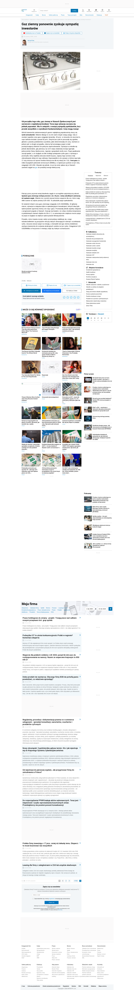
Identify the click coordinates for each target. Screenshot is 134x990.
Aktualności (25, 608)
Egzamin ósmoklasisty (42, 957)
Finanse (43, 19)
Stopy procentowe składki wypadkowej (96, 291)
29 (105, 318)
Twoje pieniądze (72, 15)
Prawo (63, 15)
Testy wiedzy (40, 959)
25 (91, 318)
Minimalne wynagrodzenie (88, 948)
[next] (80, 881)
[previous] (59, 881)
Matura (38, 955)
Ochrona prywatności (34, 965)
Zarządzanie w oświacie (42, 953)
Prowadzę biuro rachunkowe (89, 929)
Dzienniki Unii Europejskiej (58, 951)
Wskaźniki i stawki (87, 943)
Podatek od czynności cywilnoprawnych (97, 298)
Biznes (44, 15)
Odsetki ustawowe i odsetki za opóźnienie (97, 284)
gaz (36, 167)
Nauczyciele (40, 949)
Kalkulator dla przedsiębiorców (94, 238)
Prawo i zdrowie (56, 938)
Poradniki (32, 612)
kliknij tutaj (60, 909)
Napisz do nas (53, 285)
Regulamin (66, 965)
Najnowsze (98, 175)
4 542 (75, 880)
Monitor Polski (55, 948)
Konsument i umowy (57, 931)
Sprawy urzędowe (56, 933)
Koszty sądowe (90, 274)
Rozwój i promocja (26, 951)
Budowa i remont (101, 933)
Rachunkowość (25, 929)
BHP (38, 935)
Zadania (24, 949)
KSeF (106, 15)
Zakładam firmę (34, 608)
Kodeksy (54, 955)
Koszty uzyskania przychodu (94, 294)
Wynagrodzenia (40, 929)
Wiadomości (100, 927)
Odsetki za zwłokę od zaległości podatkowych (95, 288)
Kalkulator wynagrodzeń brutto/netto (96, 241)
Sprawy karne (55, 929)
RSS (80, 965)
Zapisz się (51, 902)
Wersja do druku (32, 285)
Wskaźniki (92, 282)
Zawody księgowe (26, 935)
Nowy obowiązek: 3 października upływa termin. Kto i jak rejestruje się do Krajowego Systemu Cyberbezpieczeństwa (97, 201)
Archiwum (99, 948)
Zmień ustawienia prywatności (51, 965)
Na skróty (99, 943)
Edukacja (99, 15)
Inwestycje (49, 19)
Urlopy (38, 933)
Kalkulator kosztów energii (93, 248)
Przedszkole (40, 946)
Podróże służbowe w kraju (93, 296)
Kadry (37, 15)
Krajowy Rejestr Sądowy (93, 279)
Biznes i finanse (71, 927)
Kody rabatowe (101, 949)
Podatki (60, 610)
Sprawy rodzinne (56, 927)
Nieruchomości (89, 15)
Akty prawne (55, 943)
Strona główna (25, 19)
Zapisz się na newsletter (74, 285)
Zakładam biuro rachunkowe (89, 927)
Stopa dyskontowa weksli (93, 303)
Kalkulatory (92, 232)
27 (98, 318)
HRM (38, 936)
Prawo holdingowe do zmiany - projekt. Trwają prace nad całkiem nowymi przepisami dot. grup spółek (96, 179)
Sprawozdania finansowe (88, 935)
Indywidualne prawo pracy (43, 927)
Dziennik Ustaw (55, 946)
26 (94, 318)
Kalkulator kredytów (91, 250)
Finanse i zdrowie (71, 936)
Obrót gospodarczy (26, 931)
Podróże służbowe (86, 951)
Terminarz (92, 314)
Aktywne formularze (96, 267)
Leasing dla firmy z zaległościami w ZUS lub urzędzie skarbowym (98, 219)
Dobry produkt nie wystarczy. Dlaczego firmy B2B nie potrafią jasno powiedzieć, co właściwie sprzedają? (98, 192)
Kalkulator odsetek (71, 951)
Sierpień (101, 314)
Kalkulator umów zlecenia (93, 243)
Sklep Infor (54, 936)
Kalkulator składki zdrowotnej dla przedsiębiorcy (95, 235)
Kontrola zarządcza (91, 277)
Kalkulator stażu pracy (72, 953)
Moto (81, 15)
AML (83, 936)
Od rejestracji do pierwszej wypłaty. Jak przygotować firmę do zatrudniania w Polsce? (96, 206)
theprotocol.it (100, 955)
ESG (52, 612)
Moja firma (32, 19)
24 (88, 318)
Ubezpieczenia (40, 931)
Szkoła (38, 948)
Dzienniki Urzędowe (57, 949)
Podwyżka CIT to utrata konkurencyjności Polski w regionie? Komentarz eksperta (97, 183)
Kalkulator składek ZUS (92, 252)
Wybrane (106, 175)
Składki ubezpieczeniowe (88, 949)
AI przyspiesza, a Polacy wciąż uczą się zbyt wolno (98, 223)
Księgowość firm (26, 925)
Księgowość (29, 15)
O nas (23, 965)
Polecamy (87, 493)
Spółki (42, 608)
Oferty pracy (100, 957)
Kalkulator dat (90, 264)
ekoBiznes (25, 612)
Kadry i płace (25, 953)
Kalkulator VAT (90, 255)
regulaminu (52, 898)
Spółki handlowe (90, 272)
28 (101, 318)
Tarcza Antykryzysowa (43, 612)
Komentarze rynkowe (58, 19)
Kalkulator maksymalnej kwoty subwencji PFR (97, 258)
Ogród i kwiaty (100, 935)
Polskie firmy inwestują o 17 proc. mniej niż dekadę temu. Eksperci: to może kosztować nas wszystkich (97, 215)
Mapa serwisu (103, 965)
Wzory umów (100, 951)
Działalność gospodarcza (93, 270)
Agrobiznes (67, 610)
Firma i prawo (89, 374)
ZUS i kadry (24, 933)
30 (108, 318)
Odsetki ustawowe (86, 953)
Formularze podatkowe (103, 953)
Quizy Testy (89, 305)
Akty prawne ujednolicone (58, 953)
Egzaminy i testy (41, 951)
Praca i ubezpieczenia (44, 610)
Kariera (74, 965)
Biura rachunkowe (87, 925)
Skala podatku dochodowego (89, 955)
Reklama (93, 965)
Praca (53, 935)
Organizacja (25, 946)
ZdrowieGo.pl (100, 946)
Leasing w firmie (63, 608)
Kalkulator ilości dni (91, 262)
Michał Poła (31, 40)
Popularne (90, 175)
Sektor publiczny (53, 15)
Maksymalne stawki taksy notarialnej (96, 301)
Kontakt (86, 965)
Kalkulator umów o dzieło (93, 245)
